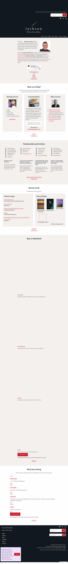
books (45, 52)
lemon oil (19, 398)
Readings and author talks (54, 109)
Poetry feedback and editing (55, 117)
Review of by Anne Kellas (13, 208)
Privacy (3, 541)
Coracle (19, 450)
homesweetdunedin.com (34, 129)
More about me (34, 72)
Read (12, 168)
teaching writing (21, 59)
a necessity (13, 496)
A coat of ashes (20, 294)
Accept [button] (17, 554)
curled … (12, 507)
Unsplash (64, 547)
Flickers (6, 213)
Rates (34, 75)
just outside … (13, 487)
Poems (11, 476)
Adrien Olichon (58, 547)
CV (34, 73)
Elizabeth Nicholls (56, 155)
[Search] (64, 15)
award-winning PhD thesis (23, 54)
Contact (4, 535)
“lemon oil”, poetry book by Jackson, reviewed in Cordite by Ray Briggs (57, 162)
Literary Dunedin (8, 204)
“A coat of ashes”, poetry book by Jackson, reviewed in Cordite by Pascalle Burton (26, 162)
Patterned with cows (8, 199)
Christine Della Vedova (42, 155)
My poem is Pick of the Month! (8, 161)
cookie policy (9, 559)
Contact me (34, 79)
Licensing (4, 539)
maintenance (13, 478)
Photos (34, 77)
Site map (4, 543)
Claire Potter (9, 157)
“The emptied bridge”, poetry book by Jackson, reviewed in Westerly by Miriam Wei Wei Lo (41, 162)
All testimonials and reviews (34, 177)
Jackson (34, 28)
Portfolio (34, 229)
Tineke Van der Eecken (27, 153)
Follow (64, 534)
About (3, 533)
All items (34, 461)
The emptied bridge (21, 346)
